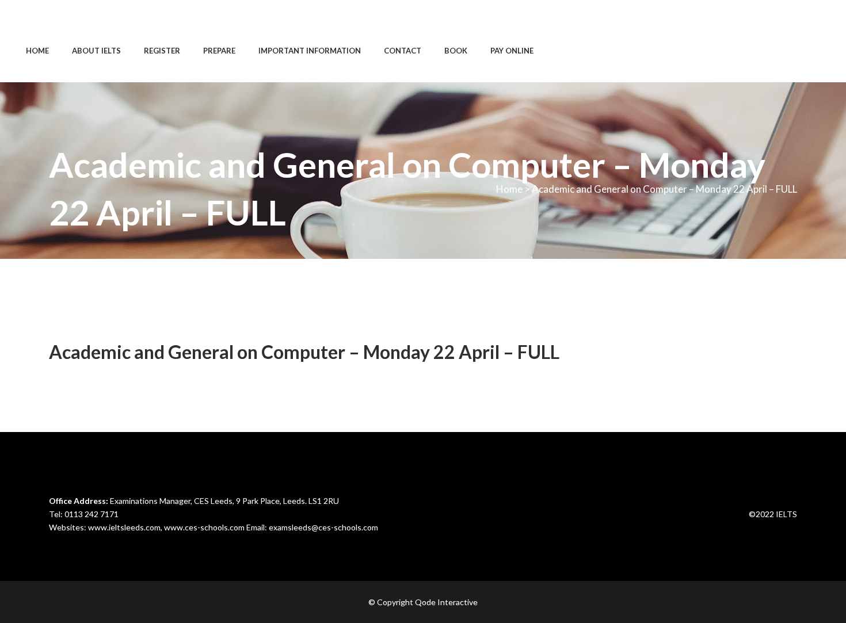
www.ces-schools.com (204, 527)
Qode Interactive (446, 602)
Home (509, 189)
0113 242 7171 (91, 514)
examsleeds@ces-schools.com (323, 527)
